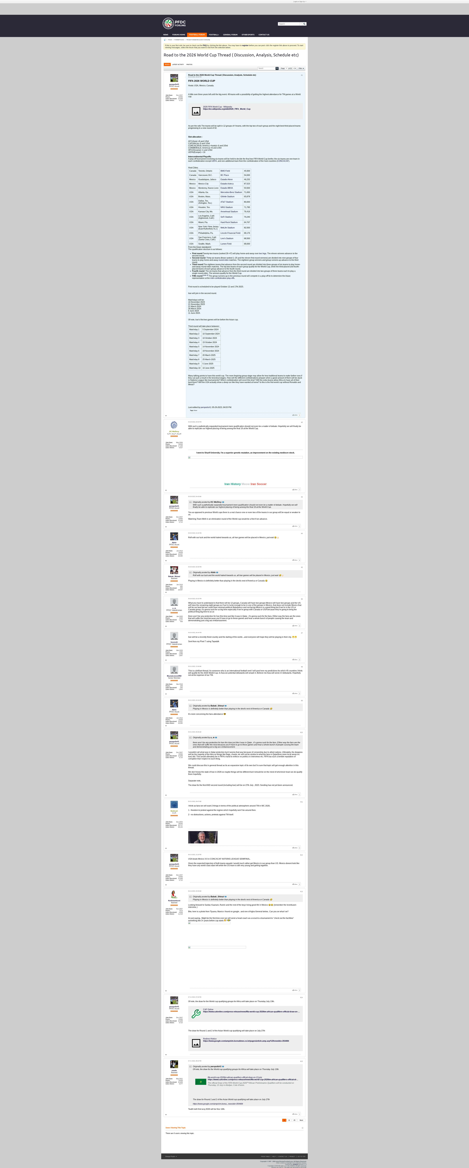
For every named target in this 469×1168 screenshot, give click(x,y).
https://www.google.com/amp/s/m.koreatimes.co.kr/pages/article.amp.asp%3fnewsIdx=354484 (246, 1041)
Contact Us (264, 35)
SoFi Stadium (226, 217)
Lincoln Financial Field (230, 233)
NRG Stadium (227, 207)
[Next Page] (295, 68)
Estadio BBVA (227, 188)
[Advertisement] (234, 8)
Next (301, 1120)
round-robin (224, 260)
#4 (302, 533)
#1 (302, 75)
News (165, 35)
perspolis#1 (174, 84)
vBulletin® (295, 1164)
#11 (301, 802)
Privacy (292, 1156)
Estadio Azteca (227, 184)
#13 (301, 891)
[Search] (304, 24)
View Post (223, 502)
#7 (302, 633)
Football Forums (179, 39)
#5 (302, 567)
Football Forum (197, 35)
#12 (301, 855)
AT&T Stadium (227, 202)
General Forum (230, 35)
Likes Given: (170, 100)
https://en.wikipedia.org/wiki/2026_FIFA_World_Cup (226, 109)
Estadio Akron (227, 179)
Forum (170, 39)
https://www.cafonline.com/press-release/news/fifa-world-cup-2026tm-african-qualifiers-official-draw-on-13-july (253, 1012)
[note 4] (205, 275)
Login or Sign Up (299, 1)
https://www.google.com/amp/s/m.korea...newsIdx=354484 (218, 1104)
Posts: (168, 97)
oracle (174, 1070)
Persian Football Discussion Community (198, 39)
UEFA (214, 161)
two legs (262, 253)
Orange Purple (170, 1156)
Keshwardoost (174, 901)
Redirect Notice (210, 1039)
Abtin (174, 543)
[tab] (167, 64)
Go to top (301, 1156)
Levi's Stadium (227, 238)
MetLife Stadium (228, 228)
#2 (302, 422)
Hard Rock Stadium (229, 222)
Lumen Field (226, 244)
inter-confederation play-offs (222, 278)
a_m (174, 608)
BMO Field (225, 171)
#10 (301, 732)
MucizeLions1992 (174, 676)
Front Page (265, 1156)
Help (274, 1156)
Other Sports (248, 35)
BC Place (225, 175)
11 (289, 1120)
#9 (302, 701)
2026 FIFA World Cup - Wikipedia (217, 107)
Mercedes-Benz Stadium (231, 192)
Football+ (214, 35)
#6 (302, 599)
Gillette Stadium (227, 197)
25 (294, 1120)
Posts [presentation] (167, 64)
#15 (301, 1061)
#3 (302, 497)
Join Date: (169, 95)
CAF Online (208, 1009)
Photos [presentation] (189, 64)
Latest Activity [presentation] (178, 64)
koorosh (174, 642)
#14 (301, 997)
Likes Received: (171, 99)
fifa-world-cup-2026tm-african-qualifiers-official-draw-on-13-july (235, 1077)
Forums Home (178, 35)
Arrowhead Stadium (229, 212)
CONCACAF (283, 161)
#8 (302, 667)
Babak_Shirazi (174, 576)
